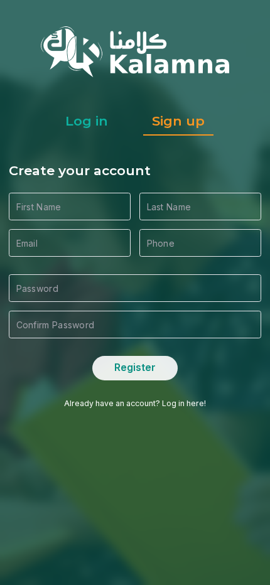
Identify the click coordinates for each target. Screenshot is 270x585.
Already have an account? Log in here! (135, 403)
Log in (86, 121)
